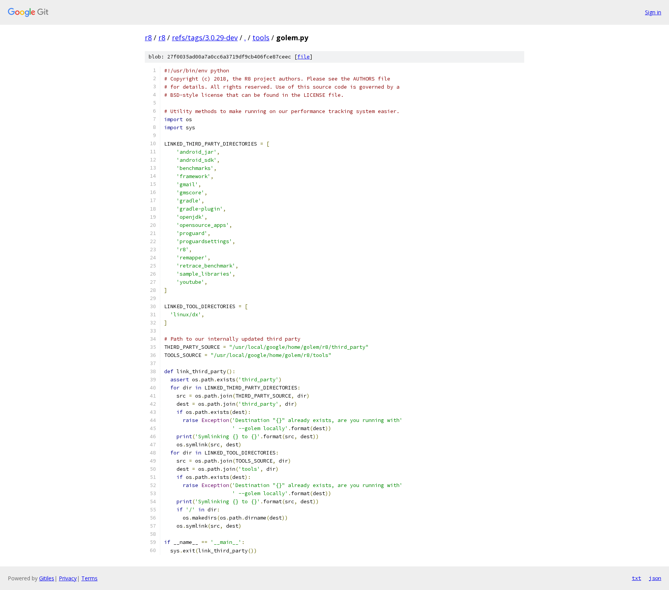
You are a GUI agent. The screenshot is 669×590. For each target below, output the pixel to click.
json (655, 578)
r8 (148, 37)
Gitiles (46, 578)
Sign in (653, 12)
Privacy (68, 578)
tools (260, 37)
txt (636, 578)
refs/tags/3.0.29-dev (205, 37)
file (303, 56)
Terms (89, 578)
